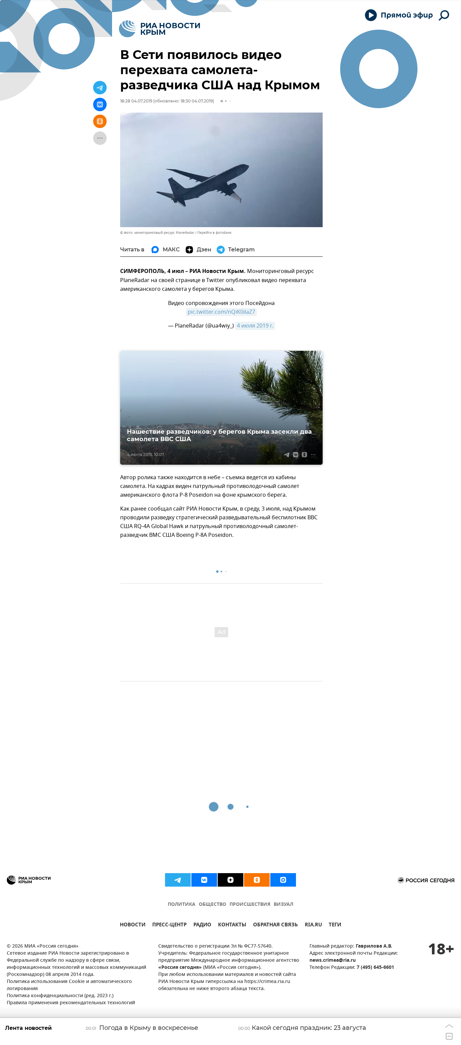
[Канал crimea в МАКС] (283, 880)
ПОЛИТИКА (181, 905)
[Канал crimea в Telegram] (178, 880)
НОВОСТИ (132, 925)
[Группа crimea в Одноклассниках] (257, 880)
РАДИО (202, 925)
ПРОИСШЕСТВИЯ (249, 905)
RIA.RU (313, 925)
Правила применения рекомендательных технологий (71, 1003)
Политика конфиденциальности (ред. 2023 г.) (60, 996)
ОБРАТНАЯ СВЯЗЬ (275, 925)
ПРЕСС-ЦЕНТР (169, 925)
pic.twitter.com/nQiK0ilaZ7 (221, 312)
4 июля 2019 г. (255, 326)
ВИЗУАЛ (283, 905)
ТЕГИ (335, 925)
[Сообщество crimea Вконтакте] (204, 880)
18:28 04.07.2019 (136, 100)
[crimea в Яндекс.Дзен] (230, 880)
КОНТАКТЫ (232, 925)
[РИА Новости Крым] (159, 28)
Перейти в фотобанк (214, 232)
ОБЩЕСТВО (212, 905)
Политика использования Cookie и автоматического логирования (69, 985)
